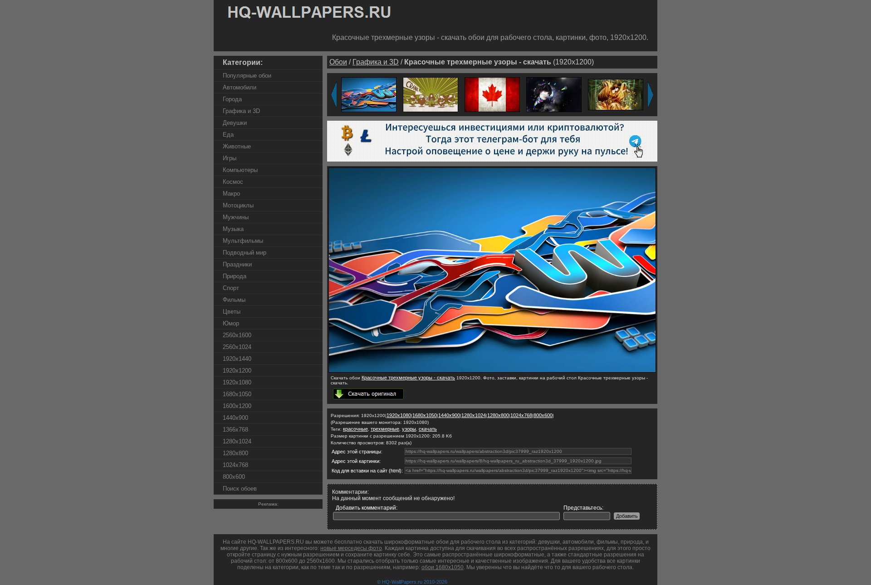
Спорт (231, 288)
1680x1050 (237, 394)
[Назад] (334, 94)
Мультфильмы (243, 240)
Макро (231, 193)
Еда (228, 134)
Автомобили (239, 87)
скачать (428, 429)
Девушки (235, 122)
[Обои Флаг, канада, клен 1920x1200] (492, 94)
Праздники (237, 264)
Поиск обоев (240, 488)
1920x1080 (237, 382)
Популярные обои (247, 75)
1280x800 (235, 453)
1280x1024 (237, 441)
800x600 (234, 476)
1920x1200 (237, 370)
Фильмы (234, 299)
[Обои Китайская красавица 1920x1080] (615, 94)
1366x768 (235, 429)
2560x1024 (237, 347)
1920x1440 (237, 358)
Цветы (231, 311)
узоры (409, 429)
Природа (234, 276)
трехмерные (385, 429)
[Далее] (650, 94)
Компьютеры (240, 170)
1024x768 (235, 465)
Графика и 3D (241, 111)
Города (232, 99)
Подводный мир (244, 252)
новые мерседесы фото (351, 548)
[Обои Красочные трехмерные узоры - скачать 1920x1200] (369, 94)
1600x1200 (237, 406)
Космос (233, 181)
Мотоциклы (238, 205)
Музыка (233, 229)
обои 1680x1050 (442, 567)
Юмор (231, 323)
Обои (338, 62)
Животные (237, 146)
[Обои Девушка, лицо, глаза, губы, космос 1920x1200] (554, 94)
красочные (355, 429)
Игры (229, 158)
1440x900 (235, 417)
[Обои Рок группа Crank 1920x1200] (430, 94)
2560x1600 (237, 335)
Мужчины (236, 217)
